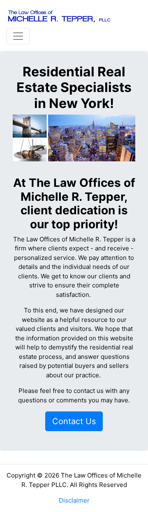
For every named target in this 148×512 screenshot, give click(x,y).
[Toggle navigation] (18, 36)
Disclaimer (74, 500)
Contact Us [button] (74, 421)
